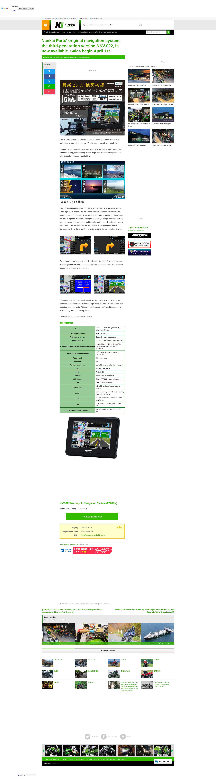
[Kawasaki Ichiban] (65, 25)
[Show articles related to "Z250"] (126, 750)
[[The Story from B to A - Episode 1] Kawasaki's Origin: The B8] (147, 685)
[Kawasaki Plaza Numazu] (139, 76)
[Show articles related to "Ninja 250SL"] (71, 750)
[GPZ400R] (147, 674)
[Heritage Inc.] (163, 761)
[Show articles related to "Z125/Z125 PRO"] (144, 750)
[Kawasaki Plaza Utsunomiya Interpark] (139, 114)
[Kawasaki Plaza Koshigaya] (163, 114)
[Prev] (44, 751)
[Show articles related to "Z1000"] (89, 750)
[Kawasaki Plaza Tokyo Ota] (163, 136)
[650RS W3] (81, 663)
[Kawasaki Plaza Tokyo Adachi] (139, 95)
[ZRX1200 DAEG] (81, 674)
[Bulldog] (139, 246)
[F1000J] (114, 663)
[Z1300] (47, 674)
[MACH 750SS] (47, 663)
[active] (139, 239)
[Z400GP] (47, 685)
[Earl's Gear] (139, 254)
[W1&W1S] (81, 685)
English (22, 775)
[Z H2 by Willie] (114, 674)
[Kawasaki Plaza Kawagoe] (139, 136)
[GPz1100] (147, 663)
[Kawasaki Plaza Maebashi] (163, 76)
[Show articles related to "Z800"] (107, 750)
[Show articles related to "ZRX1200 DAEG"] (162, 750)
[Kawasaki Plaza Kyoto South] (163, 95)
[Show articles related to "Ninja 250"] (53, 750)
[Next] (172, 751)
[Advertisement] (92, 480)
